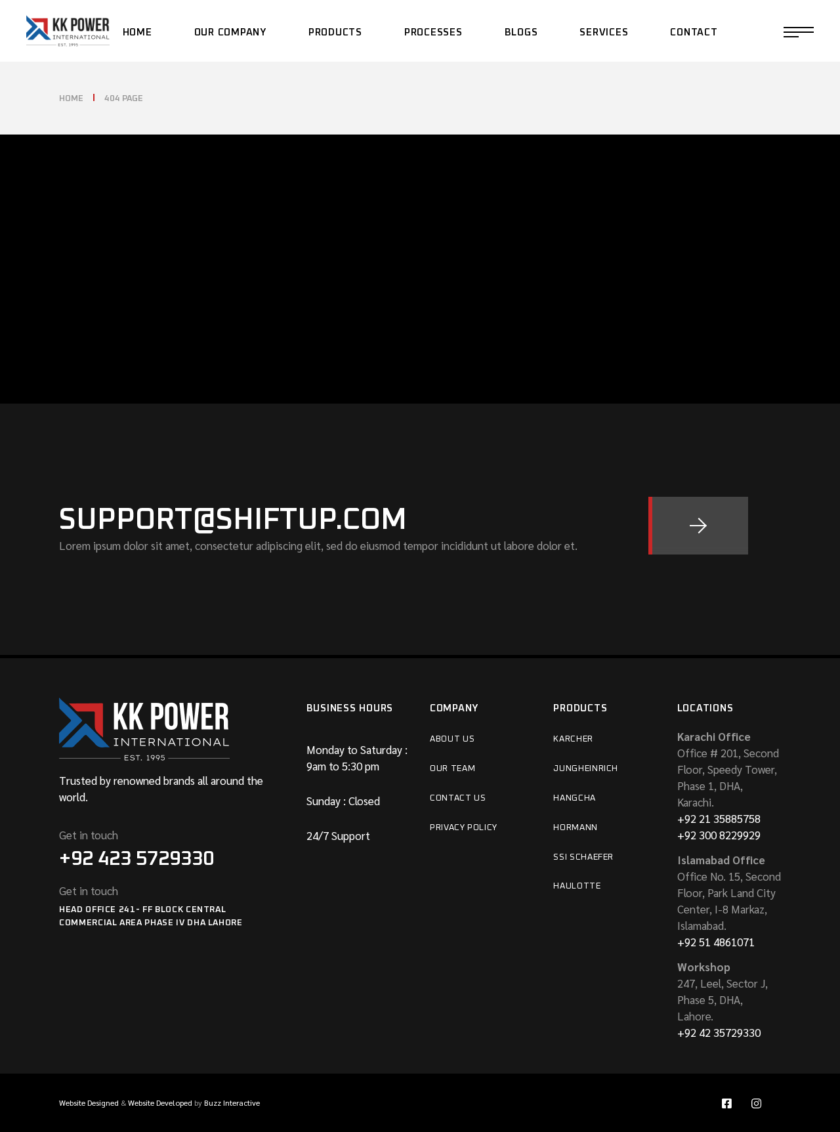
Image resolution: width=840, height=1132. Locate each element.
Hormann (575, 828)
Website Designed (89, 1102)
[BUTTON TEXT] (698, 526)
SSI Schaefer (583, 857)
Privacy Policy (463, 828)
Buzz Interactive (232, 1102)
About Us (452, 739)
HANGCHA (574, 798)
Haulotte (576, 886)
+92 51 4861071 (716, 941)
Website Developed (160, 1102)
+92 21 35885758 (719, 818)
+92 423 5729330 (136, 859)
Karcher (573, 739)
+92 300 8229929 (719, 835)
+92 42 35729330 (719, 1032)
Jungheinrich (585, 769)
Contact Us (458, 798)
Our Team (452, 769)
